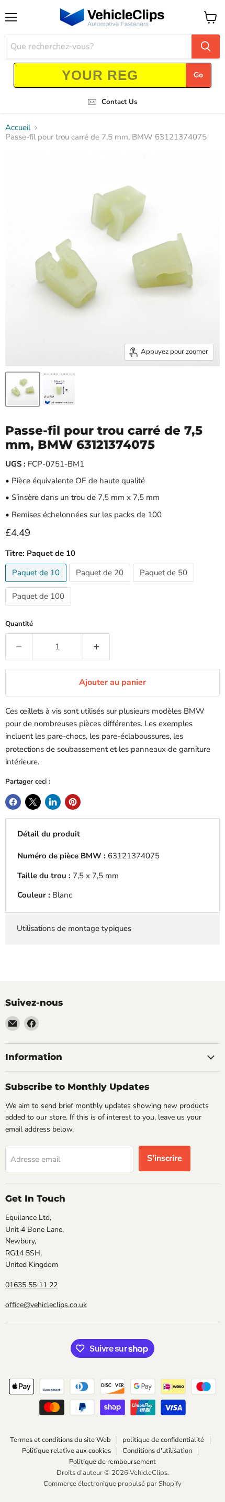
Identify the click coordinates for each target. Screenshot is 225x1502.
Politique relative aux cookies (66, 1451)
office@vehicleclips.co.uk (46, 1305)
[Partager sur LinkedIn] (53, 802)
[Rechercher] (206, 46)
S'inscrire (164, 1158)
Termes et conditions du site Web (60, 1440)
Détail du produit (48, 834)
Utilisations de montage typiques (74, 928)
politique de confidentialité (163, 1440)
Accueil (17, 127)
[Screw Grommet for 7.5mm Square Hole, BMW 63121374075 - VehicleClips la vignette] (22, 389)
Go (198, 75)
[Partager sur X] (33, 802)
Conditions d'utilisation (157, 1451)
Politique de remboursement (112, 1461)
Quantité (19, 624)
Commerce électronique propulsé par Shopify (112, 1483)
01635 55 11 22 (31, 1285)
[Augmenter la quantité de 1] (96, 646)
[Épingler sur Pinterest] (73, 802)
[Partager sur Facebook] (13, 802)
